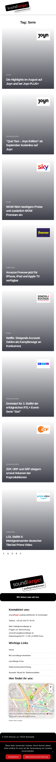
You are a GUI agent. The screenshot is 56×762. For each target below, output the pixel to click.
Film (8, 75)
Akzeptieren (13, 757)
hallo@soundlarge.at (22, 626)
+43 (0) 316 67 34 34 (25, 620)
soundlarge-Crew (16, 661)
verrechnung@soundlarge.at (21, 633)
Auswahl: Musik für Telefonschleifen (24, 672)
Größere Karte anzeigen (15, 720)
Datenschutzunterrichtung (20, 667)
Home (11, 650)
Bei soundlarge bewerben (20, 655)
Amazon (10, 268)
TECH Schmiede (27, 737)
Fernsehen (12, 136)
